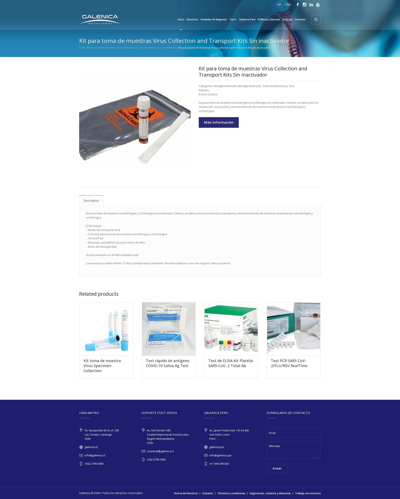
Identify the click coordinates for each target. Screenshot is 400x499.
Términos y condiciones (231, 493)
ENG (288, 4)
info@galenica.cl (95, 455)
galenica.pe (216, 447)
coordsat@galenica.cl (160, 451)
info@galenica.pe (220, 455)
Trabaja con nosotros (308, 493)
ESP (279, 4)
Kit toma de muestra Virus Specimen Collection (102, 365)
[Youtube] (317, 4)
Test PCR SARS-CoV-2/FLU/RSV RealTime (289, 363)
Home (82, 48)
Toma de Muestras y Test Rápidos (157, 48)
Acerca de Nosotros (186, 493)
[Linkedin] (311, 4)
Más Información (219, 122)
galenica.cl (91, 447)
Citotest (212, 94)
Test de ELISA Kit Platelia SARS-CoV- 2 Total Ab (230, 363)
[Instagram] (304, 4)
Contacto (207, 493)
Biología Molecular (100, 48)
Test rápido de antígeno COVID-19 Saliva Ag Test (167, 363)
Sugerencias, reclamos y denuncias (270, 493)
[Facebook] (297, 4)
